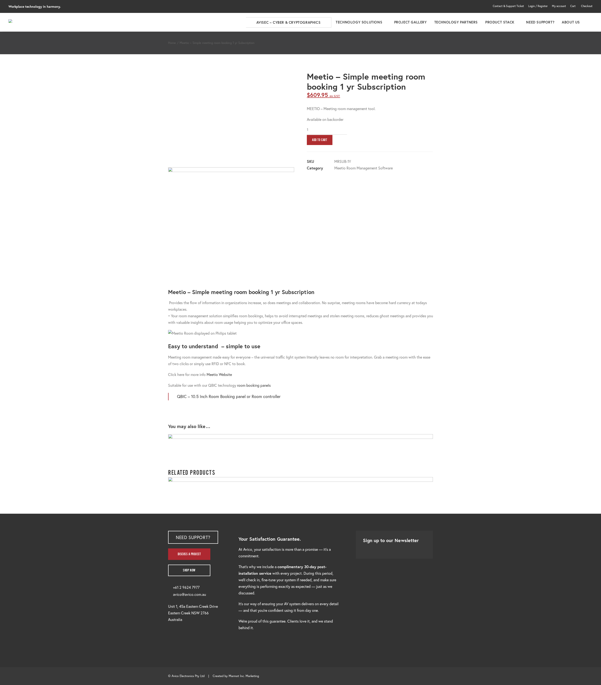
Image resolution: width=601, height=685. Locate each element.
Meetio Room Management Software (363, 167)
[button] (590, 22)
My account (559, 6)
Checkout (587, 6)
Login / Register (538, 6)
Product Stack (499, 22)
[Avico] (12, 21)
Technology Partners (456, 22)
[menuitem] (509, 6)
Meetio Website (219, 374)
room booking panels (254, 385)
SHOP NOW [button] (189, 570)
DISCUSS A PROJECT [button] (189, 554)
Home (172, 43)
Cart (573, 6)
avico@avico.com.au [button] (189, 594)
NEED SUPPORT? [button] (193, 537)
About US (571, 22)
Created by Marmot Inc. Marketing (236, 676)
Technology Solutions (359, 22)
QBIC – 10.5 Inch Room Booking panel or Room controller (229, 396)
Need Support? (540, 22)
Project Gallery (410, 22)
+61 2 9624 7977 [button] (186, 587)
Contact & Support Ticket (508, 6)
